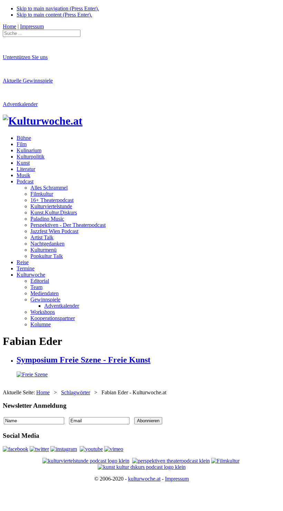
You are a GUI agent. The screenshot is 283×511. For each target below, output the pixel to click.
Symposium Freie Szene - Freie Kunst (83, 359)
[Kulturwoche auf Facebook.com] (15, 449)
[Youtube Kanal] (113, 449)
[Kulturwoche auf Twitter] (39, 449)
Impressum (177, 479)
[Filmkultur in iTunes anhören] (225, 461)
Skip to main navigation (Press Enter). (58, 8)
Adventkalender (20, 104)
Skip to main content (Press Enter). (54, 15)
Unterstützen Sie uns (25, 57)
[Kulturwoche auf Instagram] (63, 449)
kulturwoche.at (144, 479)
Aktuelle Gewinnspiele (28, 81)
